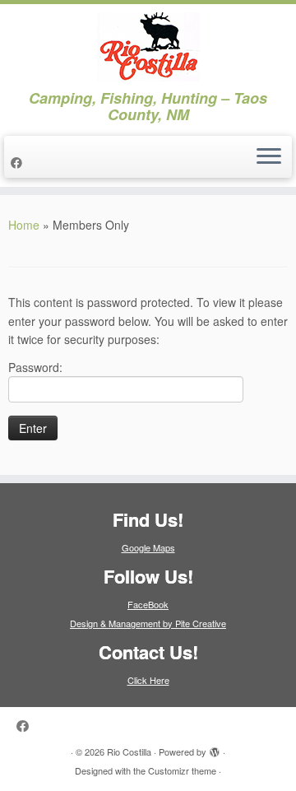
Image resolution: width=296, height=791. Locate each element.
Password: (35, 367)
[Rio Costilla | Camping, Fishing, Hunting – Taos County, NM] (148, 46)
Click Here (148, 679)
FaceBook (148, 604)
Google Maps (148, 547)
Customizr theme (182, 770)
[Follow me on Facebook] (19, 162)
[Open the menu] (269, 157)
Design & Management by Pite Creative (148, 623)
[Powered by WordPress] (214, 748)
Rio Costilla (129, 751)
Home (23, 224)
